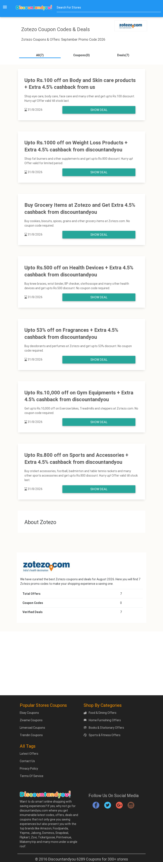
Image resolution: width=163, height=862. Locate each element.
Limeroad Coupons (32, 728)
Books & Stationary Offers (106, 728)
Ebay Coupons (29, 713)
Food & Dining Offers (102, 713)
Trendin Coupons (31, 735)
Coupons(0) (81, 55)
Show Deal (99, 110)
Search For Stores (69, 7)
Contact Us (27, 761)
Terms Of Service (31, 776)
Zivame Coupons (31, 720)
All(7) (40, 55)
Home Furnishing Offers (105, 720)
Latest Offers (29, 754)
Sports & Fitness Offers (104, 735)
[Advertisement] (81, 663)
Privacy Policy (29, 768)
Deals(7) (123, 55)
